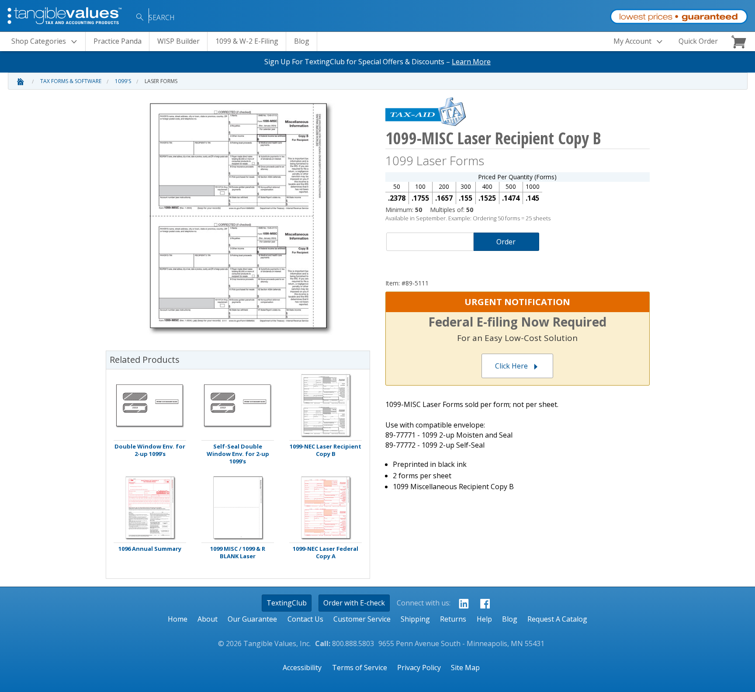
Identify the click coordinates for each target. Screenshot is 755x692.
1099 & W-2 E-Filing (246, 41)
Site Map (465, 667)
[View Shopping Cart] (740, 41)
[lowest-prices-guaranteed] (679, 14)
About (207, 619)
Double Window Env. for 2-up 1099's (149, 450)
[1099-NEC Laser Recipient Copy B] (325, 405)
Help (484, 619)
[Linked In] (461, 603)
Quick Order (698, 41)
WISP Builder (178, 41)
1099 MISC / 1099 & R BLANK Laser (237, 552)
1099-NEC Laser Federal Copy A (325, 552)
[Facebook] (482, 603)
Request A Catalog (557, 619)
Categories (38, 41)
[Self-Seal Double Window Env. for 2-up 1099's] (237, 405)
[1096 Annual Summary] (150, 507)
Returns (453, 619)
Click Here (511, 366)
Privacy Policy (419, 667)
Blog (301, 41)
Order (506, 242)
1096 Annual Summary (149, 549)
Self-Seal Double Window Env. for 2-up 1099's (238, 454)
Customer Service (362, 619)
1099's (123, 81)
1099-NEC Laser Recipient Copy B (325, 450)
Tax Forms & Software (70, 81)
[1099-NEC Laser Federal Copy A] (325, 507)
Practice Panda (118, 41)
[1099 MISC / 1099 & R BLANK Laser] (237, 507)
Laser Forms (161, 81)
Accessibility (302, 667)
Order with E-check (354, 603)
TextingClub (287, 603)
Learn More (471, 61)
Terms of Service (359, 667)
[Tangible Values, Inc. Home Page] (65, 15)
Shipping (415, 619)
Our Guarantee (252, 619)
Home (177, 619)
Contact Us (305, 619)
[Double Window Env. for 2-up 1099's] (150, 405)
